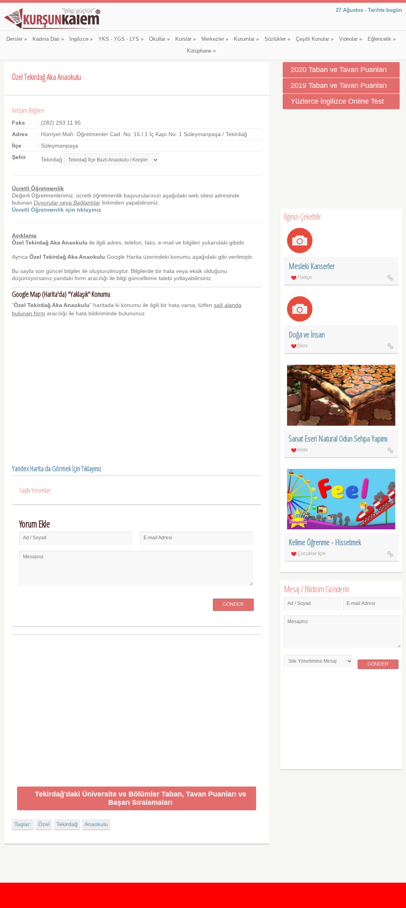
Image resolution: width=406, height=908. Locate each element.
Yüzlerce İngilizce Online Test (337, 101)
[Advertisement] (136, 712)
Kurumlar (246, 39)
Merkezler (214, 39)
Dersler (16, 39)
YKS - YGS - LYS (121, 39)
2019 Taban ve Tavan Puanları (339, 85)
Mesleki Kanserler (312, 266)
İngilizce (81, 39)
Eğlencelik (382, 39)
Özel (44, 824)
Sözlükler (277, 39)
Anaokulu (96, 824)
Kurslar (185, 39)
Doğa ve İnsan (307, 334)
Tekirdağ (67, 824)
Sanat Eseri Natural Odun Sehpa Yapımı (338, 438)
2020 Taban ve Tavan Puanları (339, 70)
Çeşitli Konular (314, 39)
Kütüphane (201, 51)
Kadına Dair (48, 39)
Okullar (159, 39)
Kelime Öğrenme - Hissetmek (325, 542)
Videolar (350, 39)
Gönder (233, 604)
